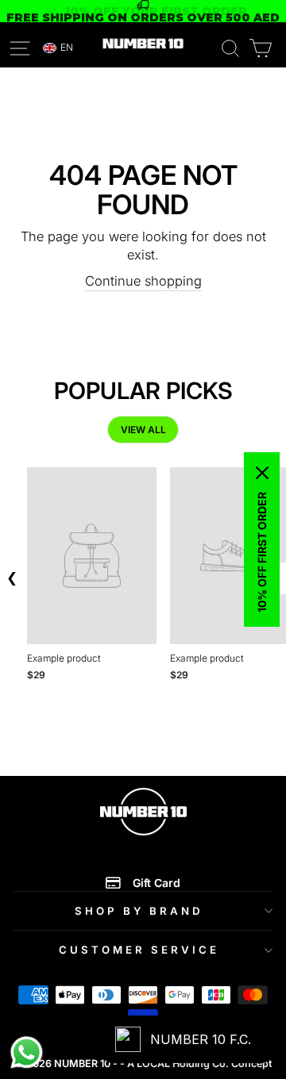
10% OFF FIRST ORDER (262, 552)
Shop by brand (139, 910)
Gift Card (156, 882)
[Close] (262, 473)
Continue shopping (143, 281)
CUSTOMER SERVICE (139, 949)
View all (143, 430)
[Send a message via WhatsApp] (26, 1052)
